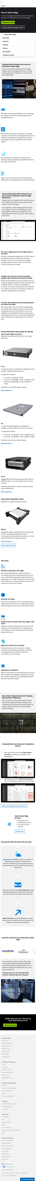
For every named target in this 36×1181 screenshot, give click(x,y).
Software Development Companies (9, 1103)
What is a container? (6, 1156)
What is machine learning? (7, 1145)
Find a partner (5, 1109)
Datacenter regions (6, 1048)
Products (4, 1064)
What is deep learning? (7, 1148)
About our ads (5, 1175)
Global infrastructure (6, 1046)
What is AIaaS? (5, 1151)
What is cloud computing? (7, 1140)
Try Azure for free (8, 22)
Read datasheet (6, 390)
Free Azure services (6, 1069)
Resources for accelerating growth (9, 1088)
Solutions (4, 1085)
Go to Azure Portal (8, 545)
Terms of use (18, 1173)
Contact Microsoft (6, 1173)
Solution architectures (7, 1090)
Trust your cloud (5, 1051)
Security (5, 45)
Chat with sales (28, 1179)
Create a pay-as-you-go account (12, 27)
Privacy (12, 1173)
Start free (6, 859)
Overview (6, 38)
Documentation (5, 1116)
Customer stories (8, 55)
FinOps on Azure (5, 1075)
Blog (3, 1119)
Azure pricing (5, 1067)
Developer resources (6, 1122)
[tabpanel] (17, 980)
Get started (6, 52)
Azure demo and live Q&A (7, 1096)
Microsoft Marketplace (7, 1106)
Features (6, 41)
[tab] (8, 951)
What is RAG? (5, 1159)
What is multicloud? (6, 1143)
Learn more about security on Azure (14, 806)
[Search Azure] (1, 2)
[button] (18, 723)
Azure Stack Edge (10, 34)
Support (4, 1093)
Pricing (5, 48)
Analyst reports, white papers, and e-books (11, 1130)
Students (4, 1124)
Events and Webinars (6, 1127)
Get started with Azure (7, 1043)
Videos (3, 1132)
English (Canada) (8, 1164)
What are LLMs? (5, 1154)
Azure (3, 6)
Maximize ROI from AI (7, 1077)
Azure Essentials (5, 1054)
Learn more (20, 831)
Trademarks (24, 1173)
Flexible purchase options (7, 1072)
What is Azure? (5, 1040)
